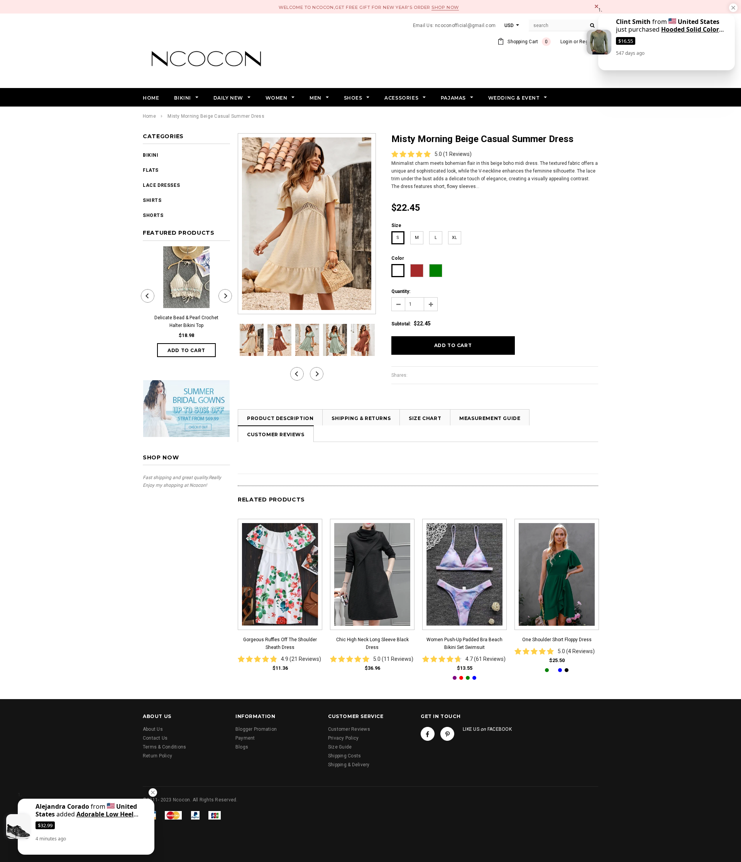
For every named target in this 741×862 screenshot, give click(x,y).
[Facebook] (428, 734)
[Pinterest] (447, 734)
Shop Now (444, 7)
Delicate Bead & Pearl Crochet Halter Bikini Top (186, 321)
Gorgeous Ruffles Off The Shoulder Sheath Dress (280, 643)
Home (149, 116)
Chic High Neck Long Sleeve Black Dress (372, 643)
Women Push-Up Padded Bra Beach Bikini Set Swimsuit (464, 643)
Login (566, 41)
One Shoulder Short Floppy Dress (557, 639)
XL (454, 237)
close (596, 6)
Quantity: (400, 291)
